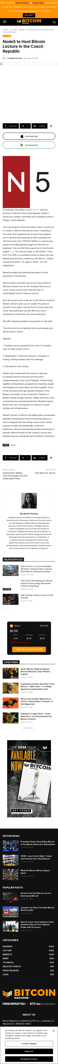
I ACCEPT (29, 15)
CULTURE (13, 30)
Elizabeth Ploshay (15, 58)
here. (12, 251)
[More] (51, 126)
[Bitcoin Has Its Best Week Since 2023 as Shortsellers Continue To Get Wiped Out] (10, 703)
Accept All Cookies (29, 1059)
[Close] (54, 1031)
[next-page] (8, 609)
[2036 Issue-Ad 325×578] (29, 778)
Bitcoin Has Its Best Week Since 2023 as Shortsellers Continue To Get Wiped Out (37, 701)
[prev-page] (4, 609)
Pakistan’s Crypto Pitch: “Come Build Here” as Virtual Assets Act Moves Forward (36, 716)
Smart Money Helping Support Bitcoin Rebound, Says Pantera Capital (35, 671)
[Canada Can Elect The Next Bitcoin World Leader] (10, 911)
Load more (28, 728)
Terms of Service (22, 3)
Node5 (36, 209)
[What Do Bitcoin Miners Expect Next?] (10, 874)
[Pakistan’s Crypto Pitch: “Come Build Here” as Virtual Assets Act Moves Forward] (10, 717)
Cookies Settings (29, 1044)
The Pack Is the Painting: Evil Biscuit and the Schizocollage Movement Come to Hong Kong (36, 583)
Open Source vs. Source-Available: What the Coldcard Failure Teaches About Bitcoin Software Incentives (36, 569)
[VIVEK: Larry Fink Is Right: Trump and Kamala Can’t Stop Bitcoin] (10, 860)
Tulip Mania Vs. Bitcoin (45, 473)
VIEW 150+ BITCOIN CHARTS (29, 649)
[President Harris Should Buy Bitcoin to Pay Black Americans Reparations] (10, 845)
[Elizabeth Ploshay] (4, 58)
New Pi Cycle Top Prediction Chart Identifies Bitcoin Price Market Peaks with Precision (37, 924)
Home (5, 30)
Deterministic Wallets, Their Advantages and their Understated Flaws (15, 476)
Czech (13, 445)
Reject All (29, 1051)
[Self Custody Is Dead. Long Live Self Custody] (10, 599)
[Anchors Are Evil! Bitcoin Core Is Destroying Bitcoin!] (10, 897)
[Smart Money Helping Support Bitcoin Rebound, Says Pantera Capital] (10, 673)
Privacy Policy (38, 3)
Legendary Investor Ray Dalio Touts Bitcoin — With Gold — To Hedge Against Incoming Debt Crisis (38, 686)
